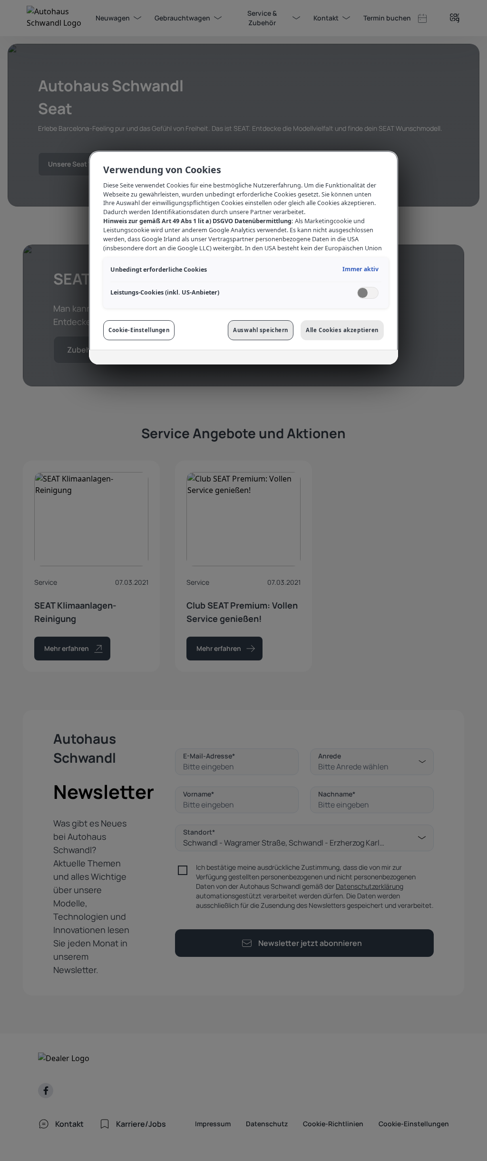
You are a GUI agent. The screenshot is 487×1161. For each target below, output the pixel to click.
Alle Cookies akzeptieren (342, 330)
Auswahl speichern (260, 330)
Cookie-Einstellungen (138, 330)
